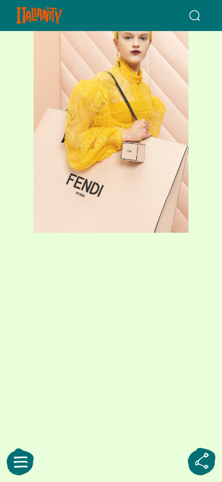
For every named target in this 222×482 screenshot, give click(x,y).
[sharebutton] (202, 462)
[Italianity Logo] (54, 15)
